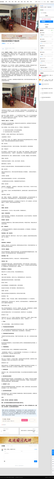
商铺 (22, 1)
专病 (9, 1)
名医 (18, 1)
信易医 (4, 430)
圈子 (6, 1)
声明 (31, 1)
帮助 (28, 1)
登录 (48, 1)
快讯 (25, 1)
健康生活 (3, 43)
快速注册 (52, 1)
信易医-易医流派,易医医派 (10, 477)
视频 (15, 1)
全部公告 (46, 15)
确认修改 (36, 449)
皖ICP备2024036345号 (19, 477)
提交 (35, 461)
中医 (12, 1)
